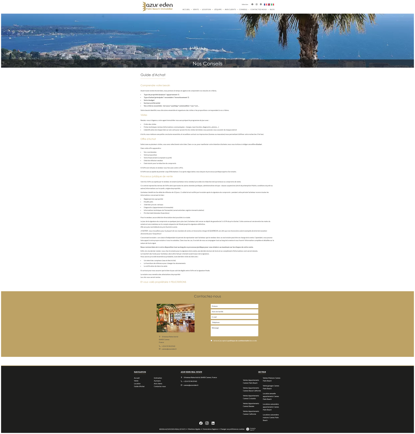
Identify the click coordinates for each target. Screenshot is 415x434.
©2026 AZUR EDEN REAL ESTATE (172, 429)
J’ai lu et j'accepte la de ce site (235, 341)
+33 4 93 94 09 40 (168, 346)
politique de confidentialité (239, 341)
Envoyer (221, 347)
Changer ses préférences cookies (232, 429)
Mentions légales (194, 429)
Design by (253, 429)
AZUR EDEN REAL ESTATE (191, 372)
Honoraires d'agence (210, 429)
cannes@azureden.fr (169, 349)
